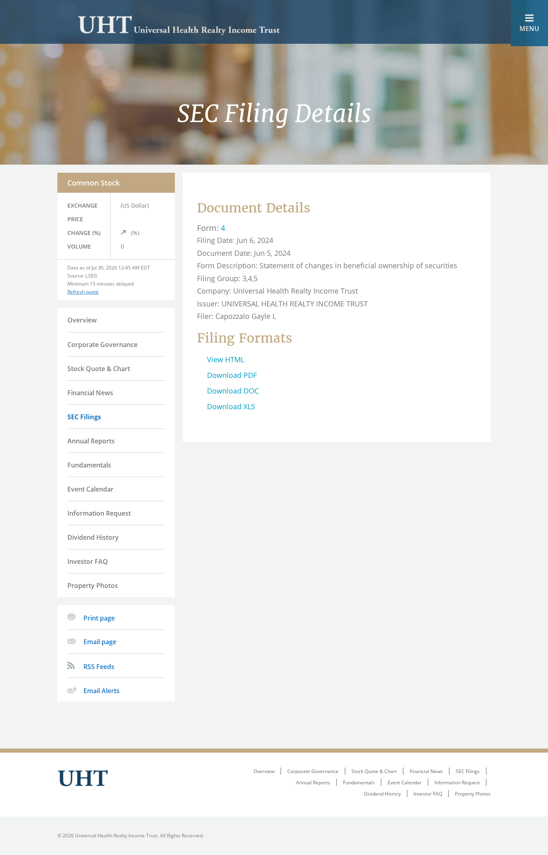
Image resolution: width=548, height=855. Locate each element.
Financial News (90, 392)
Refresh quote (83, 291)
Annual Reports (91, 441)
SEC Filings (84, 416)
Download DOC (233, 391)
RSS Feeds (98, 666)
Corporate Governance (102, 344)
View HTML (225, 359)
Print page (99, 618)
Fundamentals (89, 465)
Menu (529, 28)
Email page (99, 641)
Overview (82, 320)
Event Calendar (90, 489)
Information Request (99, 513)
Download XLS (231, 406)
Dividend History (93, 537)
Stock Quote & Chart (98, 368)
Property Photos (92, 585)
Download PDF (232, 375)
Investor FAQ (87, 561)
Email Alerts (101, 690)
